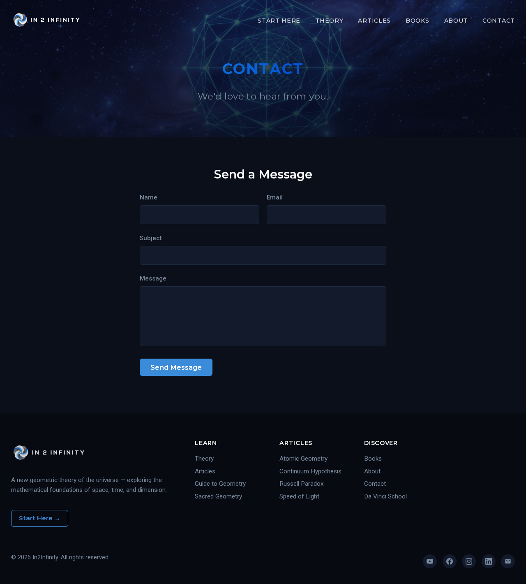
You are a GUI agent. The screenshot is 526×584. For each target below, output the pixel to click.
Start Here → (39, 518)
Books (417, 20)
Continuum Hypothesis (310, 471)
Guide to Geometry (220, 483)
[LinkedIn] (489, 561)
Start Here (279, 20)
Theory (329, 20)
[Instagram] (469, 561)
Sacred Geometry (218, 496)
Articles (374, 20)
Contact (498, 20)
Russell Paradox (301, 483)
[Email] (508, 561)
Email (275, 197)
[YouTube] (430, 561)
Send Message (176, 367)
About (456, 20)
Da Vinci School (385, 496)
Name (148, 197)
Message (153, 278)
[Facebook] (450, 561)
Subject (151, 238)
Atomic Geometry (303, 458)
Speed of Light (299, 496)
